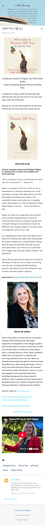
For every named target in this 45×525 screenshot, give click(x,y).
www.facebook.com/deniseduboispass (17, 397)
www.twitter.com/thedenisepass (15, 400)
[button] (41, 29)
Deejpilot (27, 515)
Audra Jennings (22, 5)
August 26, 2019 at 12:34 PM (22, 493)
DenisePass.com (23, 391)
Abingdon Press (9, 466)
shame (5, 470)
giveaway (34, 466)
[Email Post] (3, 461)
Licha (13, 480)
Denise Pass (23, 466)
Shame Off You (16, 470)
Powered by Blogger (22, 510)
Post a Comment (10, 499)
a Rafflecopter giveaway (22, 412)
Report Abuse (22, 520)
